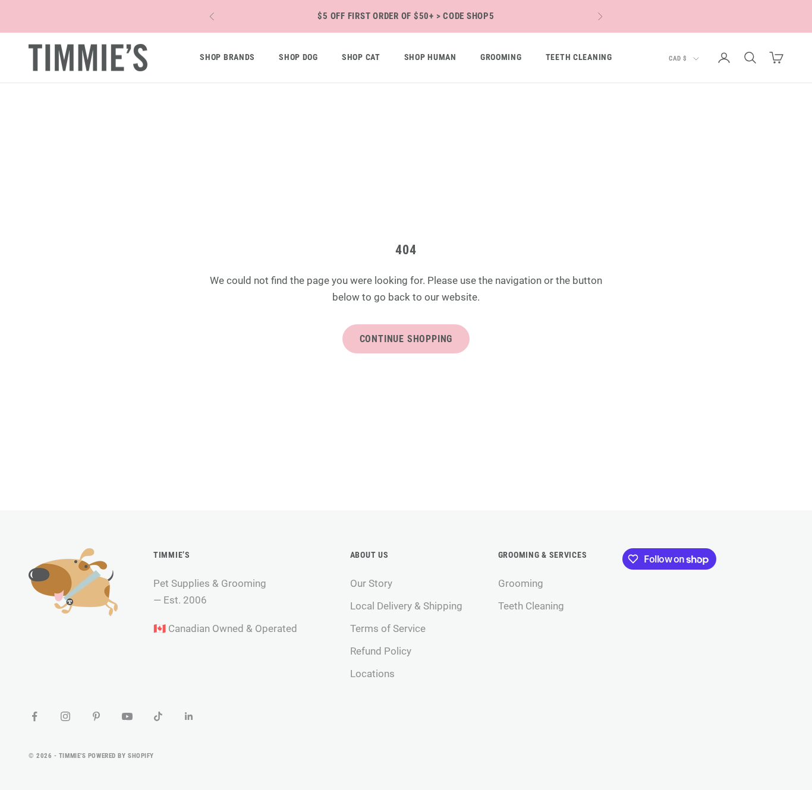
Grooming (501, 57)
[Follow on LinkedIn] (189, 716)
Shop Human (430, 57)
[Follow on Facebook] (34, 716)
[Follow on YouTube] (127, 716)
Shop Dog (298, 57)
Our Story (371, 583)
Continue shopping (406, 339)
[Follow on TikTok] (158, 716)
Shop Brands (227, 57)
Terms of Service (388, 628)
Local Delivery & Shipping (406, 606)
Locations (372, 674)
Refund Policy (380, 651)
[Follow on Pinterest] (96, 716)
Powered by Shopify (121, 756)
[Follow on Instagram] (65, 716)
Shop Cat (361, 57)
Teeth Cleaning (579, 57)
